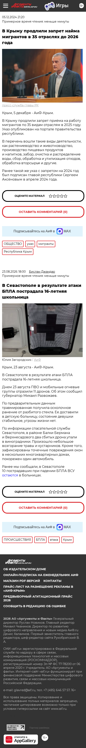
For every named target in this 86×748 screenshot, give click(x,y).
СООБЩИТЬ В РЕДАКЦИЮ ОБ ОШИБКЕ (34, 606)
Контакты (52, 581)
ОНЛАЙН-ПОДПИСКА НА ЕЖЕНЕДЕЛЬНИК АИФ (40, 575)
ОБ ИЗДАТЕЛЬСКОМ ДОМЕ (24, 569)
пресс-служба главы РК (20, 105)
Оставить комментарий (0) (43, 212)
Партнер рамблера (39, 727)
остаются (10, 475)
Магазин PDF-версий (21, 581)
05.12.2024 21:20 (13, 17)
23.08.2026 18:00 (14, 272)
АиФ (37, 360)
